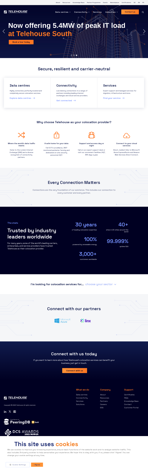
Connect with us (74, 370)
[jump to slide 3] (76, 55)
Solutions (80, 404)
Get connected (64, 100)
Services (97, 12)
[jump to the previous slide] (4, 32)
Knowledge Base (78, 2)
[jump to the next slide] (144, 32)
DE (135, 2)
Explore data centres (21, 98)
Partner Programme (93, 2)
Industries (110, 12)
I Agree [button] (37, 465)
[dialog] (74, 454)
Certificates (129, 394)
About (58, 2)
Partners (104, 401)
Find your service (112, 98)
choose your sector (99, 284)
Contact (128, 404)
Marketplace (114, 2)
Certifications (126, 2)
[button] (18, 464)
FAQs (126, 398)
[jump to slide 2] (74, 55)
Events (105, 2)
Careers (103, 404)
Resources (66, 2)
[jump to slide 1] (71, 55)
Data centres (62, 12)
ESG (101, 407)
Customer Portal (131, 407)
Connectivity (80, 12)
